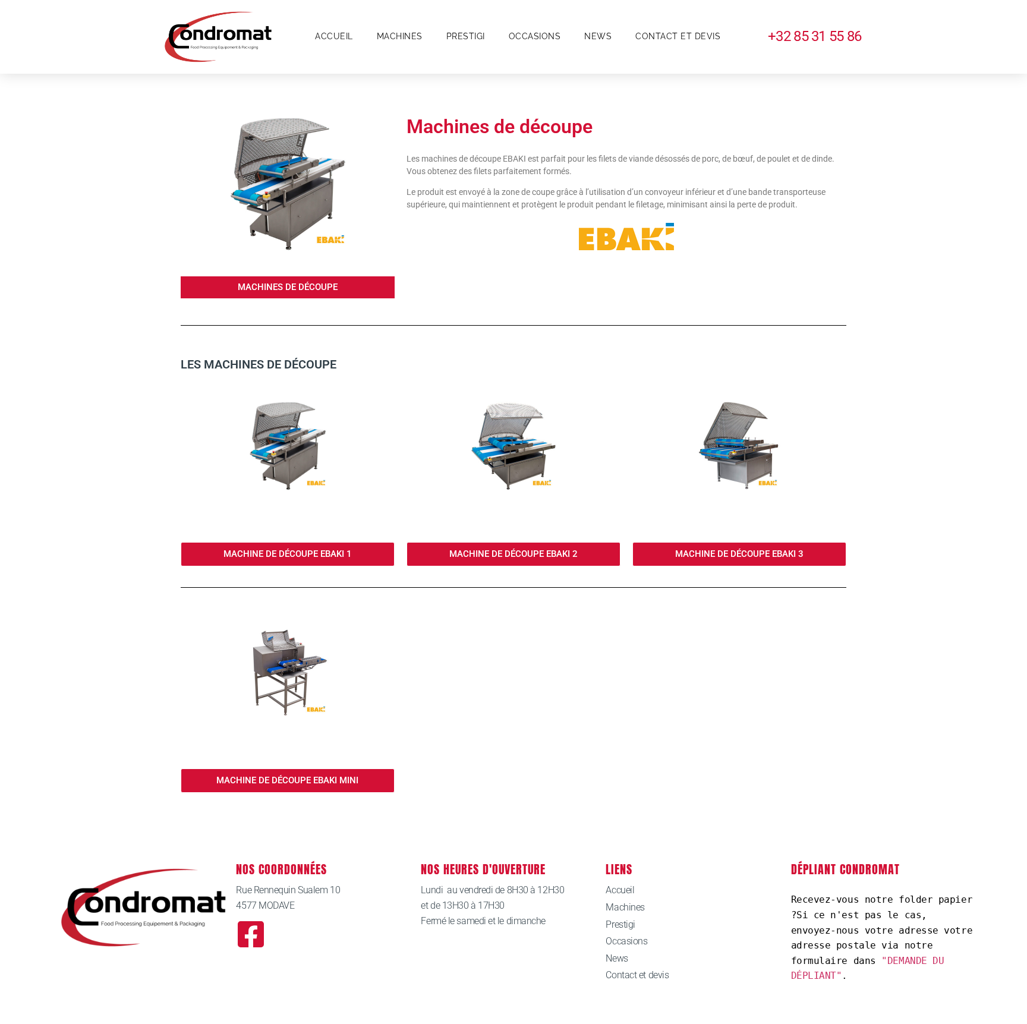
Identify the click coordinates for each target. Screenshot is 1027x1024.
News (598, 36)
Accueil (334, 36)
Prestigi (465, 36)
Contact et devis (677, 36)
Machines (400, 36)
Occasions (535, 36)
